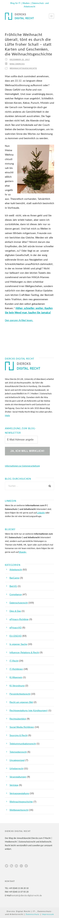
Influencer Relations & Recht (24, 652)
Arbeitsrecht (16, 569)
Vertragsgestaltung (19, 793)
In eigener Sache (18, 644)
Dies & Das (15, 611)
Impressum (48, 914)
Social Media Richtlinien (22, 727)
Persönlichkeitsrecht (20, 694)
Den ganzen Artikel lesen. (19, 320)
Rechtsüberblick (18, 718)
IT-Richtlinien (16, 669)
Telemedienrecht (18, 752)
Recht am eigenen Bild (21, 702)
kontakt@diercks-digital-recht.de (26, 895)
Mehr (7, 415)
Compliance (16, 594)
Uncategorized (17, 760)
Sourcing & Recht (19, 735)
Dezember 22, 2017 (20, 59)
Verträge (14, 785)
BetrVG (13, 586)
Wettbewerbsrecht (19, 810)
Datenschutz (32, 914)
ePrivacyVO (16, 627)
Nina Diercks (17, 64)
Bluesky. (23, 552)
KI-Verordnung (17, 685)
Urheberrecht (16, 768)
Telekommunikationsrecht (23, 743)
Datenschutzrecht (19, 602)
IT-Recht (14, 660)
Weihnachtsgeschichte (23, 68)
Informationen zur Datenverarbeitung (22, 466)
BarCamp (14, 578)
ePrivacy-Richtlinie (19, 619)
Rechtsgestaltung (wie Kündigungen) (29, 710)
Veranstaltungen (18, 776)
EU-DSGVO (16, 636)
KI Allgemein (16, 677)
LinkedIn (41, 513)
